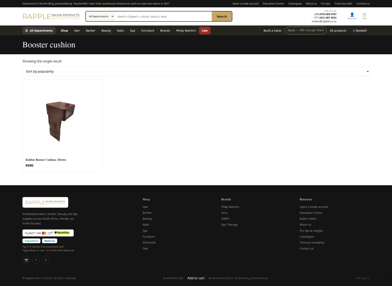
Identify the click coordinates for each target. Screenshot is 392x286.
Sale (205, 30)
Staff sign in (362, 278)
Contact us (363, 3)
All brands (149, 242)
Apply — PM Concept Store (305, 30)
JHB (325, 14)
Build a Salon (273, 30)
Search (222, 16)
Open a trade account (246, 3)
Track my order (343, 3)
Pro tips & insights (311, 231)
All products (338, 30)
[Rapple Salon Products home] (51, 16)
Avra (224, 213)
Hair (77, 30)
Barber (90, 30)
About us (311, 3)
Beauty (106, 30)
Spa (132, 30)
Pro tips (325, 3)
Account (352, 16)
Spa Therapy (229, 224)
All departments (39, 30)
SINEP (225, 219)
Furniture (147, 30)
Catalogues (295, 3)
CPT (325, 17)
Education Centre (273, 3)
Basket (360, 30)
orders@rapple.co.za (324, 21)
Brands (165, 30)
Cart (364, 16)
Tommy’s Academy (312, 242)
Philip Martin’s (186, 30)
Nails (120, 30)
